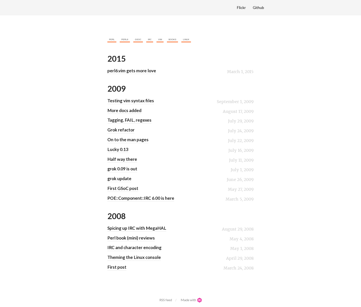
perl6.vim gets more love (131, 70)
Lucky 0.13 (117, 149)
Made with (189, 300)
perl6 (124, 39)
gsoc (138, 39)
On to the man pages (128, 139)
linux (186, 39)
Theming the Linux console (134, 257)
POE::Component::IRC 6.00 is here (140, 198)
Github (258, 7)
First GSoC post (122, 188)
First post (116, 267)
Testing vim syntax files (130, 100)
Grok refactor (121, 129)
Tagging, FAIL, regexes (129, 119)
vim (160, 39)
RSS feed (165, 300)
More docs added (124, 110)
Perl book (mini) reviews (131, 237)
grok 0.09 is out (122, 168)
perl (112, 39)
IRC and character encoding (134, 247)
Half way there (122, 159)
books (172, 39)
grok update (119, 178)
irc (149, 39)
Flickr (241, 7)
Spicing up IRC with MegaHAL (136, 228)
